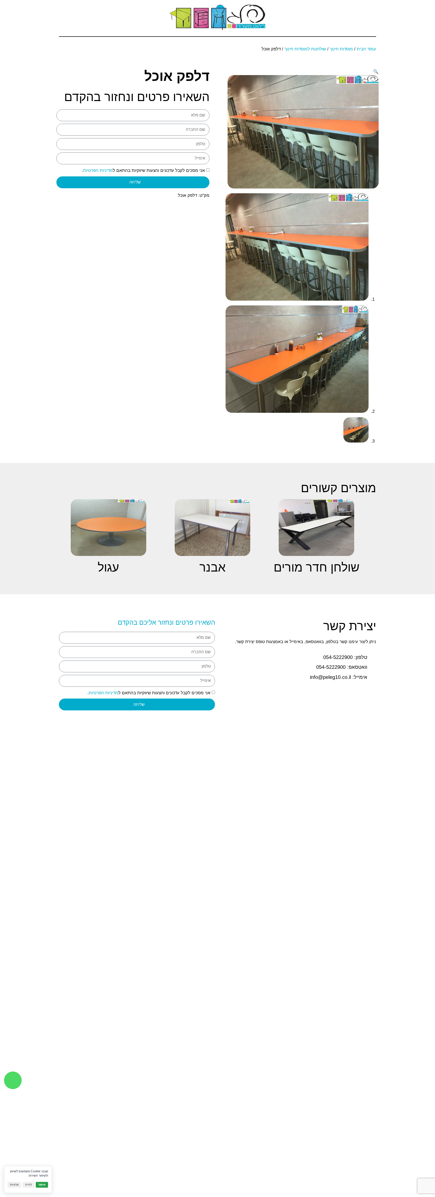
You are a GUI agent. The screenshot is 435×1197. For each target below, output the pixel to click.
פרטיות (14, 1184)
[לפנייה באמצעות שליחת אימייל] (76, 17)
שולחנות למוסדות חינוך (305, 48)
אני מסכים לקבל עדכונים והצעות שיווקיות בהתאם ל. (143, 170)
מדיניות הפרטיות (98, 170)
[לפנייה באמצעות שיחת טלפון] (62, 17)
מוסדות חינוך (341, 48)
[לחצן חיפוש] (90, 17)
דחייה (28, 1184)
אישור (42, 1184)
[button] (372, 16)
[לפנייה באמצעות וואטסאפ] (13, 1080)
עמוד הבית (366, 48)
